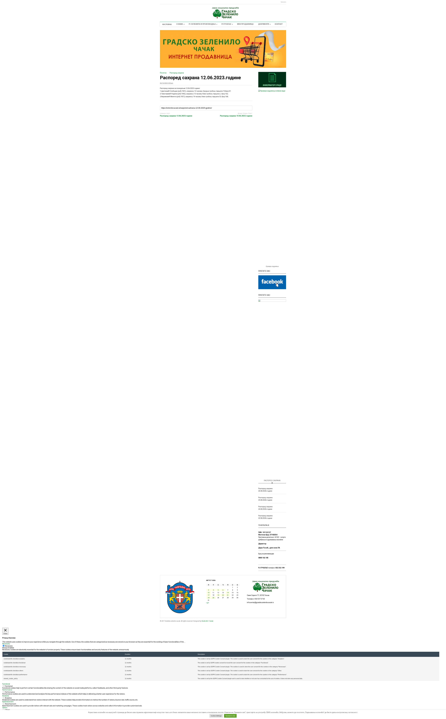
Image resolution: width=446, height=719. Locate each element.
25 (213, 598)
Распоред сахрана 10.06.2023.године (236, 116)
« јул (207, 603)
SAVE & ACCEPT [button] (8, 713)
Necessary (9, 646)
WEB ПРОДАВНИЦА (245, 24)
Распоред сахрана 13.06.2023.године (176, 116)
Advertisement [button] (7, 702)
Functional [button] (6, 684)
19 (218, 595)
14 (228, 592)
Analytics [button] (5, 696)
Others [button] (4, 708)
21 (228, 595)
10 (208, 592)
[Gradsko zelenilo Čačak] (223, 18)
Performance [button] (7, 690)
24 (208, 598)
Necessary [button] (6, 644)
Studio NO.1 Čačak (207, 621)
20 (223, 595)
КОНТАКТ (279, 24)
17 (208, 595)
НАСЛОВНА (167, 24)
